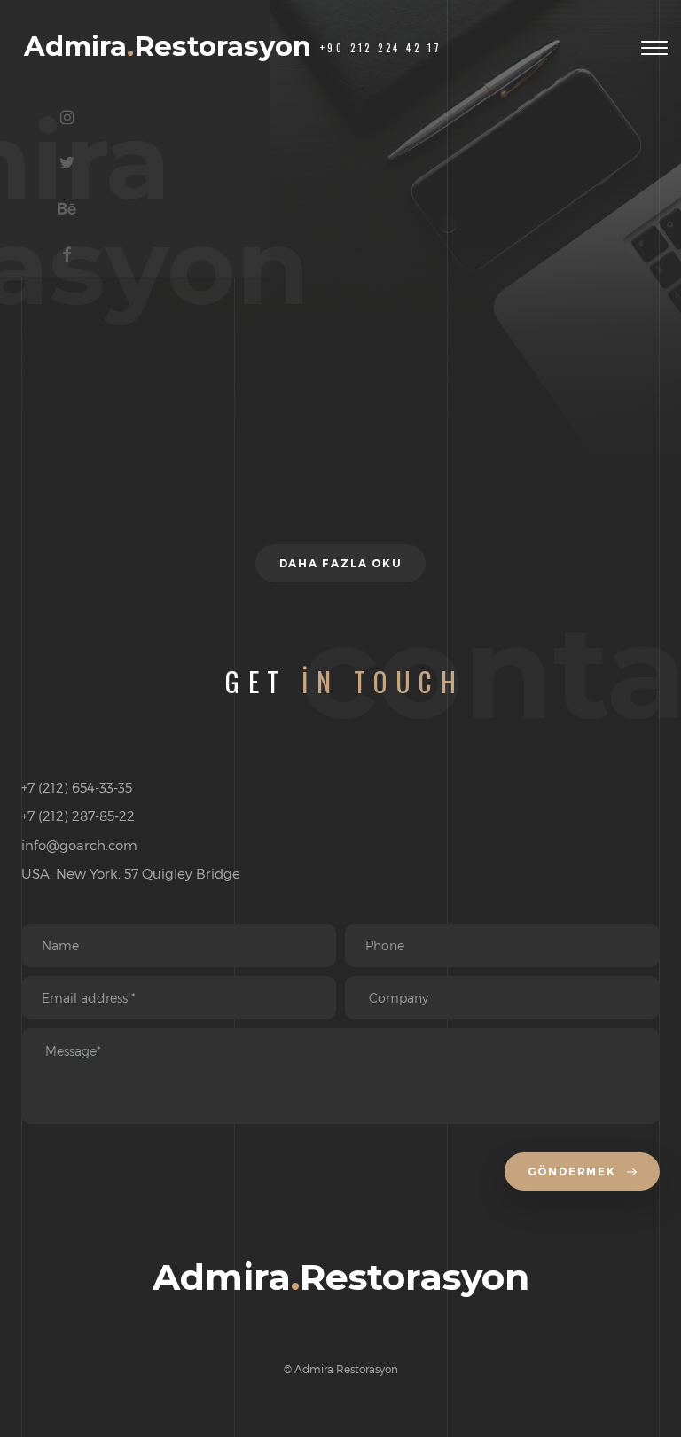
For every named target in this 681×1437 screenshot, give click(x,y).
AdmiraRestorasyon (167, 46)
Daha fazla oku (341, 563)
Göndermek (574, 1171)
